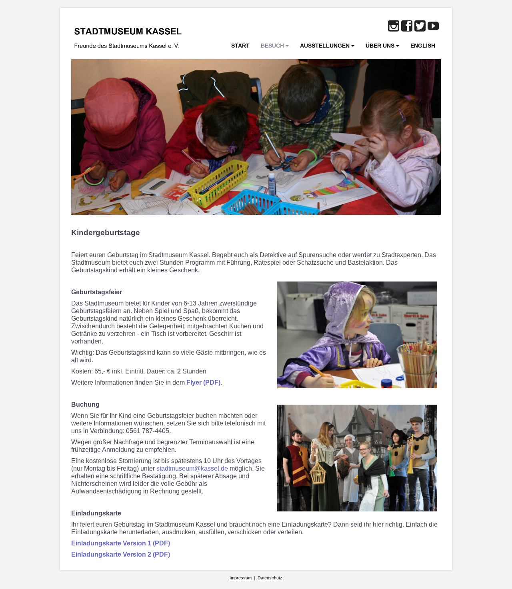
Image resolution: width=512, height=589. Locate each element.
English (422, 45)
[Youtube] (433, 26)
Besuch (272, 45)
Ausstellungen (325, 45)
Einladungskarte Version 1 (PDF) (120, 543)
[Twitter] (420, 26)
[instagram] (393, 26)
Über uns (380, 45)
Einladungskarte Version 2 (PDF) (120, 554)
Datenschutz (270, 577)
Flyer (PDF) (203, 382)
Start (240, 45)
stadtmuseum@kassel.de (192, 468)
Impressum (241, 577)
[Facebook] (406, 26)
